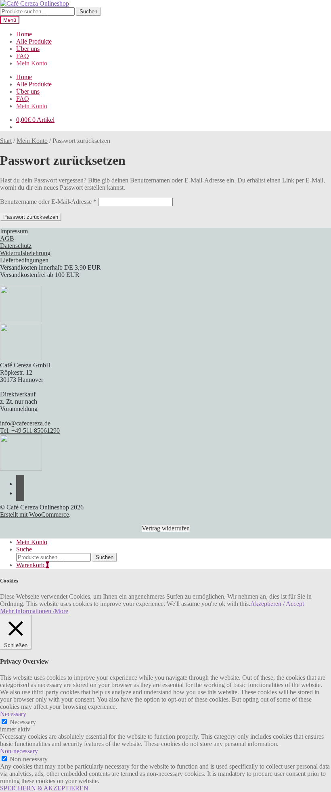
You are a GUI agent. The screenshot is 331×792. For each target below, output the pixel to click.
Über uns (28, 48)
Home (24, 34)
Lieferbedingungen (24, 260)
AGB (7, 238)
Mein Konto (31, 63)
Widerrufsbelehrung (25, 252)
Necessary (23, 722)
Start (6, 140)
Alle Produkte (34, 41)
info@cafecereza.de (25, 423)
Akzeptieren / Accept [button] (277, 603)
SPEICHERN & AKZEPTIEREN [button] (44, 788)
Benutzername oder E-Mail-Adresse (48, 201)
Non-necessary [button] (19, 751)
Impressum (14, 231)
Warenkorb (32, 565)
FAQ (22, 55)
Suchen (88, 11)
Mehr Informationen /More (34, 611)
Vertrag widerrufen (166, 528)
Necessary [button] (13, 713)
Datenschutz (15, 245)
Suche (24, 549)
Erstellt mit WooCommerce (34, 514)
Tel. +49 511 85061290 (30, 430)
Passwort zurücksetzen (30, 217)
